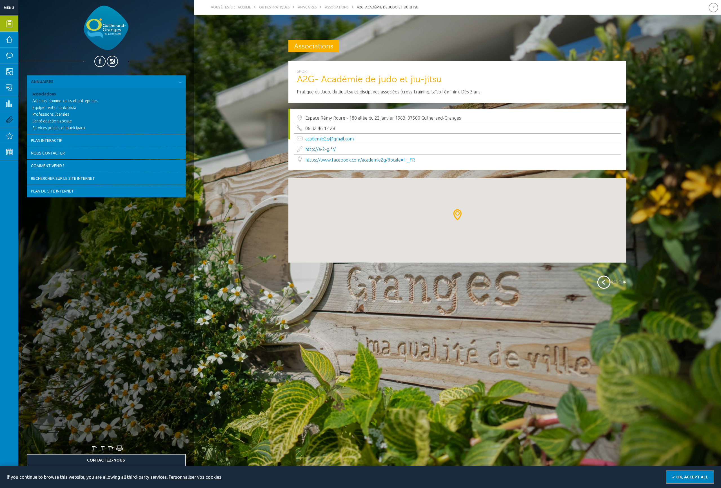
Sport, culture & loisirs (27, 87)
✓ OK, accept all (690, 477)
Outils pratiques (27, 119)
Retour (618, 282)
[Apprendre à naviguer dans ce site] (713, 7)
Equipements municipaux (54, 107)
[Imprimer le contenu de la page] (119, 448)
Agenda (27, 152)
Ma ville (27, 71)
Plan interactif (46, 140)
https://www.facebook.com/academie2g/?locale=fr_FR (360, 159)
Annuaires (42, 81)
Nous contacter (48, 153)
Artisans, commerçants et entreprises (65, 101)
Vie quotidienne (27, 55)
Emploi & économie (27, 103)
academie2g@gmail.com (329, 138)
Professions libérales (50, 114)
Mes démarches (27, 23)
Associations (44, 94)
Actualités (27, 135)
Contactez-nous (106, 460)
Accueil (244, 7)
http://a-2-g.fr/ (320, 149)
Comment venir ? (47, 166)
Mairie (26, 39)
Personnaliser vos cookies (195, 477)
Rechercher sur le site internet (63, 178)
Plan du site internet (52, 191)
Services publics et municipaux (58, 128)
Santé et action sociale (52, 121)
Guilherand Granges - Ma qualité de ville (106, 28)
